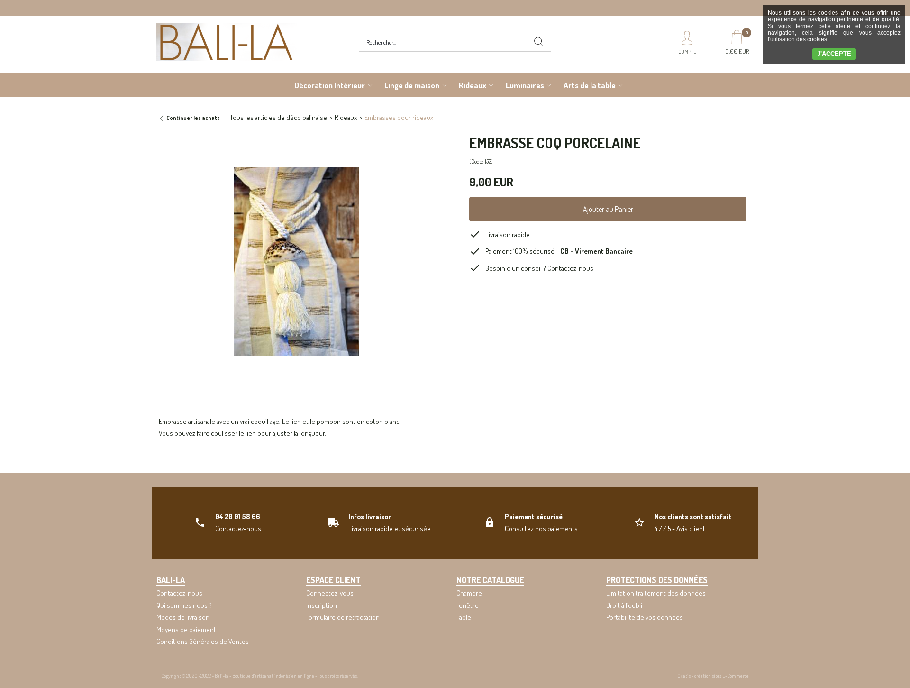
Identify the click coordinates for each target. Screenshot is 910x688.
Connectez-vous (330, 592)
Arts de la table (590, 85)
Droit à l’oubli (624, 605)
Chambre (469, 592)
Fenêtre (467, 605)
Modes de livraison (182, 617)
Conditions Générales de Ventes (202, 641)
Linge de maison (411, 85)
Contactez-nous (570, 268)
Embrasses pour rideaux (398, 117)
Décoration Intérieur (329, 85)
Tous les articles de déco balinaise (278, 117)
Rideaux (472, 85)
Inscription (321, 605)
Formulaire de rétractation (343, 617)
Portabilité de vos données (644, 617)
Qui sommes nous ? (184, 605)
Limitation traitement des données (656, 592)
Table (463, 617)
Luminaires (525, 85)
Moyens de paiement (186, 629)
